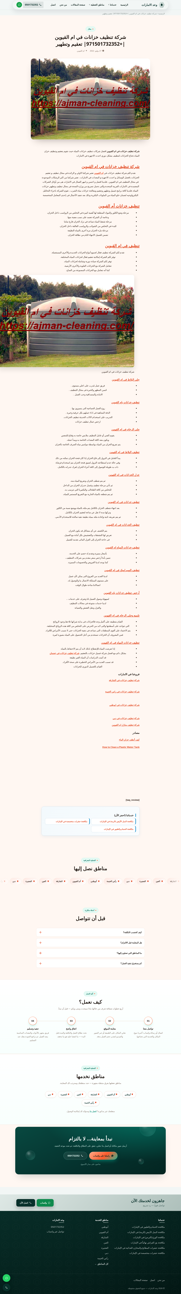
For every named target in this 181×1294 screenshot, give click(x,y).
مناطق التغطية (97, 4)
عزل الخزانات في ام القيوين (124, 475)
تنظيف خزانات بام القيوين (125, 402)
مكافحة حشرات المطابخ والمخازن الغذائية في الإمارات (139, 1247)
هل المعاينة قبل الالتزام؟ (131, 942)
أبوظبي (128, 1094)
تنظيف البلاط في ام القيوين (124, 452)
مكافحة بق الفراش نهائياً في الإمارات (148, 1242)
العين (79, 1094)
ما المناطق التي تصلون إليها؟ (129, 953)
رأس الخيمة (89, 1102)
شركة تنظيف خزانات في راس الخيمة (122, 691)
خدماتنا (113, 4)
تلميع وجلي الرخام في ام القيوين (122, 615)
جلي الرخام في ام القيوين (125, 429)
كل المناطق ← (101, 1263)
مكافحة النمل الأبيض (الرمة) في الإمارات (116, 821)
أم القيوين (111, 1094)
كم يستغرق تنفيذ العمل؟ (131, 963)
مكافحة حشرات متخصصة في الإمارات (71, 821)
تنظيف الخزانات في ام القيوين (123, 524)
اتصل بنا (93, 1111)
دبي (50, 1094)
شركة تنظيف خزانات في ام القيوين (111, 166)
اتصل (53, 4)
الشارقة (94, 1094)
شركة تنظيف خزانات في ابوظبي (124, 704)
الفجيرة (64, 1094)
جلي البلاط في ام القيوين (126, 379)
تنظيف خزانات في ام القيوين (124, 502)
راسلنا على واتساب (101, 1155)
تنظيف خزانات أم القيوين (119, 206)
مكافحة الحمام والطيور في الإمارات (118, 829)
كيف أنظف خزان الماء (129, 739)
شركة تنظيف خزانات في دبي (126, 718)
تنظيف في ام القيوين (122, 245)
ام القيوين (98, 172)
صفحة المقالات (78, 4)
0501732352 (57, 1226)
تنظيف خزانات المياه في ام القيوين (120, 642)
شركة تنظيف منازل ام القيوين (126, 725)
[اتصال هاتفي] (6, 1287)
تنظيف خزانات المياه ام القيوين (122, 547)
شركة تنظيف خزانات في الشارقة (124, 680)
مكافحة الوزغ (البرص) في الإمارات (149, 1237)
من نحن (63, 4)
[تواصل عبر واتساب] (19, 5)
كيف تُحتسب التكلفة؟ (132, 932)
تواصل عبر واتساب (55, 1231)
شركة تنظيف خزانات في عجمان (64, 653)
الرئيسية (124, 4)
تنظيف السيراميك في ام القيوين (122, 570)
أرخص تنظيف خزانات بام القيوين (122, 593)
